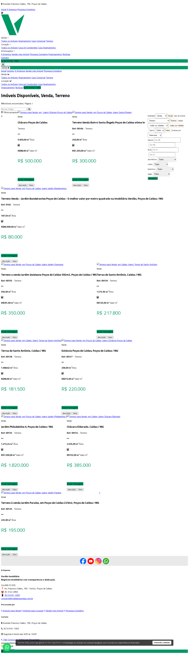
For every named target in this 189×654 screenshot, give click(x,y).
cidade (180, 120)
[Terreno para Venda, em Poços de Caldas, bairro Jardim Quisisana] (32, 264)
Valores (151, 140)
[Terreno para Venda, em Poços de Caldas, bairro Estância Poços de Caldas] (97, 340)
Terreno (49, 41)
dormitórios (152, 159)
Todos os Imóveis (9, 41)
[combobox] (170, 116)
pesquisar (153, 178)
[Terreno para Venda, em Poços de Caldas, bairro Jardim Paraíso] (31, 492)
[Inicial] (12, 34)
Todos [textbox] (167, 130)
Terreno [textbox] (173, 121)
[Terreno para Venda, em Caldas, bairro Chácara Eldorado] (93, 416)
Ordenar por (176, 130)
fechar (5, 68)
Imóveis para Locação (33, 610)
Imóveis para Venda (11, 610)
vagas (150, 174)
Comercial (41, 41)
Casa (34, 41)
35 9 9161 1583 (12, 595)
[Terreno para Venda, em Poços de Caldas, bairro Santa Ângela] (101, 112)
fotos (31, 185)
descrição (23, 185)
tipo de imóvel (179, 115)
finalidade (151, 115)
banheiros (152, 169)
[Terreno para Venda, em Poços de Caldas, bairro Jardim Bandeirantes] (34, 188)
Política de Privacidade (131, 642)
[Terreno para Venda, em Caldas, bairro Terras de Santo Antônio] (127, 264)
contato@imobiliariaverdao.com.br (17, 598)
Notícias (66, 54)
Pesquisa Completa (26, 9)
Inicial (3, 9)
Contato (5, 57)
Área (149, 149)
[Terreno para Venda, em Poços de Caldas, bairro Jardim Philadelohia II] (34, 416)
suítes (150, 164)
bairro (152, 130)
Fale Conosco (9, 639)
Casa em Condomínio (28, 47)
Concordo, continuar (162, 643)
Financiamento (55, 54)
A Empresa (12, 9)
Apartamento (24, 41)
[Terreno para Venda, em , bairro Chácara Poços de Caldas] (45, 112)
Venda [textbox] (170, 116)
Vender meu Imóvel (20, 54)
